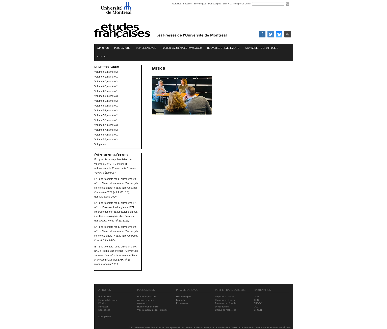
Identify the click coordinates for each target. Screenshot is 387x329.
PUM (256, 296)
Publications (122, 48)
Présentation (104, 296)
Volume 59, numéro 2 (106, 100)
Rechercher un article (147, 306)
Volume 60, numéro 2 (106, 86)
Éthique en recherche (225, 310)
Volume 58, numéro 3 (106, 110)
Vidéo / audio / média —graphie (152, 310)
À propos (103, 48)
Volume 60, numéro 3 (106, 81)
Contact (102, 56)
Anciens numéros (145, 300)
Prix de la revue (146, 48)
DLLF (256, 306)
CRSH (257, 300)
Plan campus (214, 3)
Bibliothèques (200, 3)
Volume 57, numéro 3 (106, 125)
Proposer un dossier (225, 300)
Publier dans (182, 48)
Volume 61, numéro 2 (106, 71)
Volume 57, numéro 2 (106, 129)
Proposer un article (224, 296)
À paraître (142, 303)
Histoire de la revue (107, 300)
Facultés (187, 3)
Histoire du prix (183, 296)
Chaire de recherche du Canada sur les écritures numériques (261, 327)
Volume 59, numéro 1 (106, 105)
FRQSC (258, 303)
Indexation (103, 306)
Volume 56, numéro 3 (106, 139)
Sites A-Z (227, 3)
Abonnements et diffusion (261, 48)
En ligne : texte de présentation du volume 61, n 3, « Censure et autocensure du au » (115, 166)
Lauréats (180, 300)
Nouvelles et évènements (223, 48)
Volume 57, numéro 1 (106, 134)
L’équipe (102, 303)
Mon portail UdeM (242, 3)
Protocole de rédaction (226, 303)
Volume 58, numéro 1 (106, 120)
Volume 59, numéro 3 (106, 96)
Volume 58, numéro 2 (106, 115)
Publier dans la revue (230, 290)
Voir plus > (100, 144)
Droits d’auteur (222, 306)
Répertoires (175, 3)
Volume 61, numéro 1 (106, 76)
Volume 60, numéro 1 (106, 91)
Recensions (104, 310)
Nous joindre (104, 316)
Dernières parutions (147, 296)
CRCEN (258, 310)
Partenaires (262, 290)
